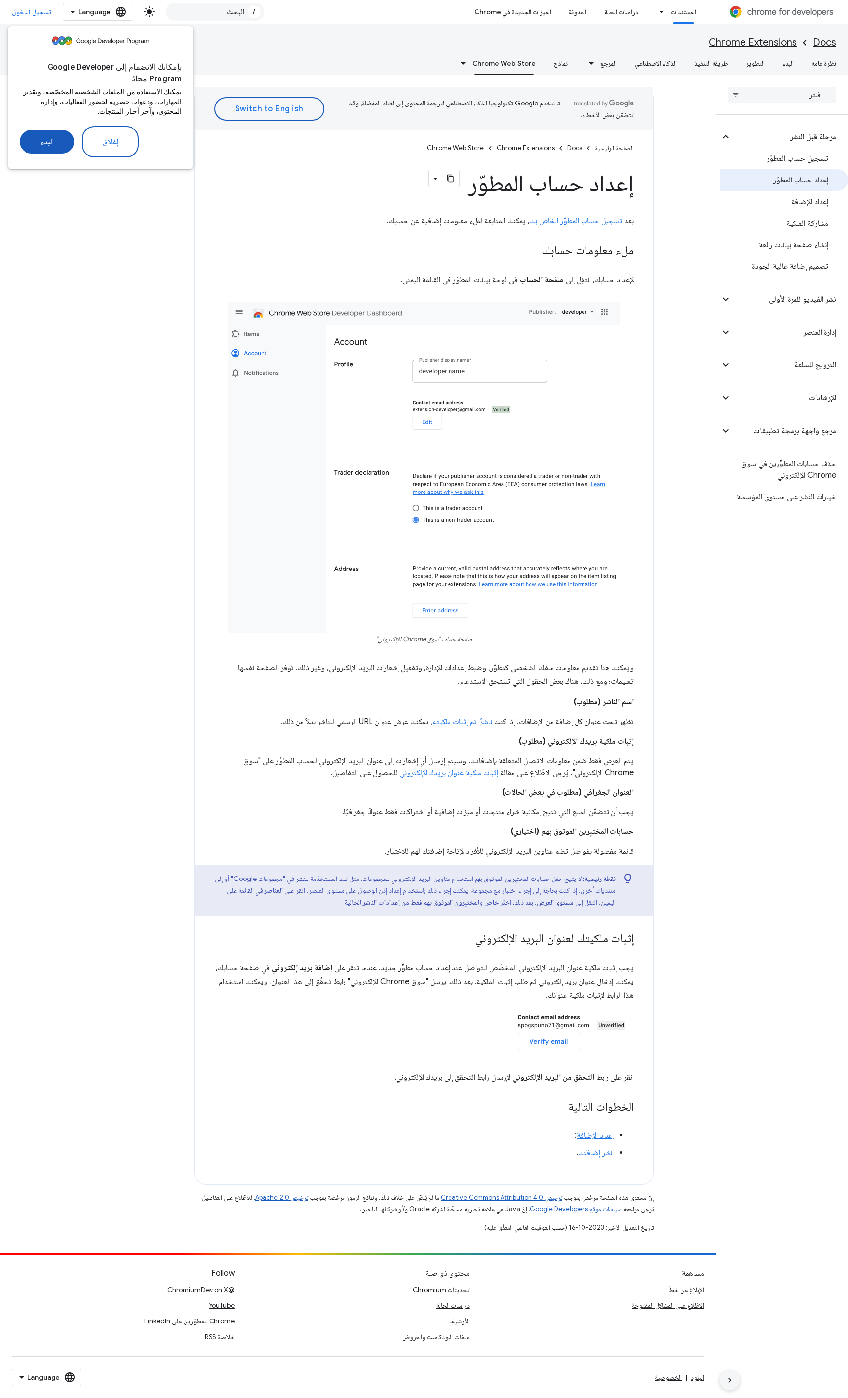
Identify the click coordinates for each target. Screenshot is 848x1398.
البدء (46, 142)
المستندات (683, 11)
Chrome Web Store (504, 63)
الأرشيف (459, 1321)
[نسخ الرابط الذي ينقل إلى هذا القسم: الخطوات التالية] (558, 1107)
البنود (697, 1377)
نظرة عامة (823, 63)
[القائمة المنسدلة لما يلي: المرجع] (588, 63)
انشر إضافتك (596, 1153)
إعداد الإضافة (595, 1135)
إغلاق (110, 142)
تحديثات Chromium (441, 1289)
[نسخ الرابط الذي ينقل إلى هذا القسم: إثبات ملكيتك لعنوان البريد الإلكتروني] (465, 939)
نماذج (561, 63)
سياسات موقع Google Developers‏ (576, 1209)
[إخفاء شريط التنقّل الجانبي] (730, 1380)
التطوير (755, 63)
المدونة (577, 11)
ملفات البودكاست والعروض (436, 1336)
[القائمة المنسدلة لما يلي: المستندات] (659, 12)
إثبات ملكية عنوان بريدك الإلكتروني (448, 772)
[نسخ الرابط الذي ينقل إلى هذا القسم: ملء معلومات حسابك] (532, 251)
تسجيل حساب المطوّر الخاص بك (576, 221)
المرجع (608, 63)
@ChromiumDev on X (201, 1289)
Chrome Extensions (753, 42)
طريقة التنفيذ (711, 63)
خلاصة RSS (220, 1336)
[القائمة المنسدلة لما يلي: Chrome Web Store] (460, 63)
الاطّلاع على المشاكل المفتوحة (668, 1305)
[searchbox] (782, 95)
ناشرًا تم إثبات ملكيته (462, 721)
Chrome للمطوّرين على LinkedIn (189, 1321)
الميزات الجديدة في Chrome (512, 11)
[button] (790, 137)
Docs (824, 42)
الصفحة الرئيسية (614, 148)
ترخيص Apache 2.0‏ (281, 1197)
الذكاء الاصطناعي (656, 63)
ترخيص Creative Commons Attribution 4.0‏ (501, 1197)
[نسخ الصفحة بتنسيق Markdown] (450, 178)
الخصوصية (668, 1377)
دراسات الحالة (621, 11)
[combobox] (215, 12)
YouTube (222, 1305)
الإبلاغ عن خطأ (686, 1289)
